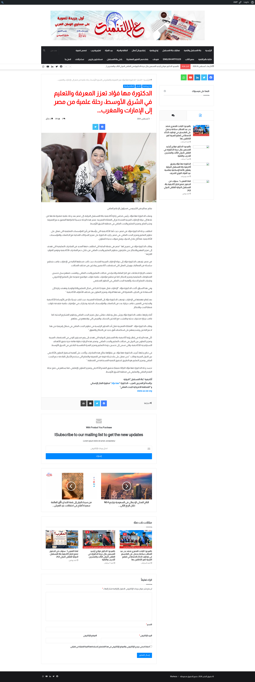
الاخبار (139, 80)
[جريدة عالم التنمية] (127, 25)
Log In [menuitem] (246, 2)
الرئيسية (208, 51)
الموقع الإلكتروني (90, 636)
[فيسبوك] (102, 127)
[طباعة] (83, 403)
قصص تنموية (81, 51)
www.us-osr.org (144, 391)
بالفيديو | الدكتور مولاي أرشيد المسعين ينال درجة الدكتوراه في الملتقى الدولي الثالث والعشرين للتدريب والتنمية (137, 66)
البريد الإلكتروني (145, 636)
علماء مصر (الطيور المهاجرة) (137, 59)
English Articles (172, 59)
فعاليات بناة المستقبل (171, 51)
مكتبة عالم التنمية (205, 59)
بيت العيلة (109, 51)
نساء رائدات (79, 59)
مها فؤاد (115, 383)
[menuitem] (252, 2)
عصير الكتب (189, 59)
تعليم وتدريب (96, 51)
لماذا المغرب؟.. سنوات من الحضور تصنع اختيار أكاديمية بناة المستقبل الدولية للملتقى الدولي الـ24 (63, 554)
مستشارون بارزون (95, 59)
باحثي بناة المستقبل (114, 59)
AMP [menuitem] (235, 2)
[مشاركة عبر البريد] (90, 403)
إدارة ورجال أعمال (138, 51)
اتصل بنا (68, 59)
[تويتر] (95, 127)
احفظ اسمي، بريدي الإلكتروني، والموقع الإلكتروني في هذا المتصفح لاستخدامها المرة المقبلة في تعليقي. (110, 647)
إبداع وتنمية (153, 51)
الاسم (149, 625)
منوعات (156, 59)
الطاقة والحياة (122, 51)
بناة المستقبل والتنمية (192, 51)
